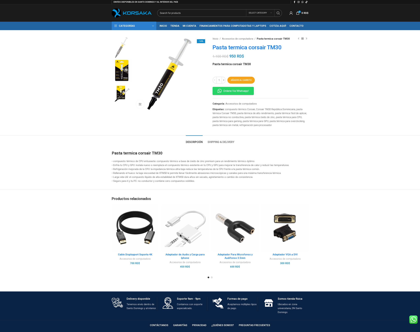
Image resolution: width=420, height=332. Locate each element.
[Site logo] (132, 12)
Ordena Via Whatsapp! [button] (236, 90)
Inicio (215, 38)
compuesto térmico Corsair (240, 109)
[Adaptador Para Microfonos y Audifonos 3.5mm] (235, 228)
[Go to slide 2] (212, 277)
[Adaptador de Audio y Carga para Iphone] (185, 228)
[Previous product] (299, 39)
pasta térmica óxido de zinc (260, 117)
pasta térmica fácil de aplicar (290, 113)
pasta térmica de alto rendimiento (255, 113)
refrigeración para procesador (255, 125)
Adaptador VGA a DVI (285, 254)
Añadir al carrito (241, 80)
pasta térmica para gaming (227, 121)
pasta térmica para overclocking (287, 121)
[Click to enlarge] (140, 104)
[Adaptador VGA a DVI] (285, 228)
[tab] (194, 140)
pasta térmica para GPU (256, 121)
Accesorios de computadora (237, 38)
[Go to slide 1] (208, 277)
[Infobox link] (134, 303)
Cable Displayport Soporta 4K (135, 254)
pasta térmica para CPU (289, 117)
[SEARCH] (278, 13)
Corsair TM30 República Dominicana (275, 109)
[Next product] (306, 39)
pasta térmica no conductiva (228, 117)
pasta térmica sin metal (225, 125)
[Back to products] (302, 39)
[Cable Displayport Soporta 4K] (135, 228)
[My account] (291, 13)
